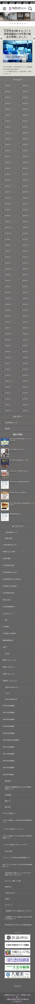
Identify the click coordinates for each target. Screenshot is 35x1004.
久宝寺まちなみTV (10, 893)
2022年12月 (25, 192)
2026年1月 (25, 97)
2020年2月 (7, 292)
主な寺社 (7, 653)
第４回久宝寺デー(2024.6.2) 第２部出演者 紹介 (18, 925)
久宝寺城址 (6, 626)
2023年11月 (7, 162)
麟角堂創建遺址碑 (8, 640)
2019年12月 (7, 298)
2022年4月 (7, 215)
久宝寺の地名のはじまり (10, 544)
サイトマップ (8, 905)
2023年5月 (7, 180)
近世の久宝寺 (6, 600)
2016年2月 (7, 404)
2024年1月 (7, 156)
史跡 (6, 620)
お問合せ (7, 899)
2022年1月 (25, 221)
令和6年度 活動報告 (8, 774)
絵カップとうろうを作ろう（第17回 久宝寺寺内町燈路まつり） (17, 865)
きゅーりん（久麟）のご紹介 (13, 881)
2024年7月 (7, 144)
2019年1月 (7, 328)
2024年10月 (7, 139)
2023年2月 (25, 186)
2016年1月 (25, 404)
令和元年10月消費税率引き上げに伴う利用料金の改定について (18, 788)
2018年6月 (7, 345)
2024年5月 (7, 150)
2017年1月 (7, 375)
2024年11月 (25, 133)
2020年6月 (7, 280)
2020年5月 (25, 280)
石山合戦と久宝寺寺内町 (10, 586)
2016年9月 (25, 381)
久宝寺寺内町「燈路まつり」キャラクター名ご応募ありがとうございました (18, 874)
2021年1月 (25, 257)
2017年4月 (7, 369)
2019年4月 (7, 322)
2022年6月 (7, 209)
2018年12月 (25, 328)
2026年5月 (25, 91)
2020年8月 (7, 274)
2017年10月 (7, 357)
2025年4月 (7, 121)
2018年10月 (7, 334)
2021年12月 (7, 227)
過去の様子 (8, 807)
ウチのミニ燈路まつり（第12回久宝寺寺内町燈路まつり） (17, 821)
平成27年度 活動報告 (9, 712)
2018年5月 (25, 345)
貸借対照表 (8, 781)
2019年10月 (7, 304)
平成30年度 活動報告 (9, 733)
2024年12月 (7, 133)
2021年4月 (7, 251)
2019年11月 (25, 298)
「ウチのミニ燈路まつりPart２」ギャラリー (15, 844)
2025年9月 (7, 109)
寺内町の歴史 (8, 538)
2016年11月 (7, 381)
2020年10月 (7, 269)
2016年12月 (25, 375)
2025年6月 (7, 115)
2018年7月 (25, 339)
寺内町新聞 (8, 795)
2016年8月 (7, 387)
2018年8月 (7, 339)
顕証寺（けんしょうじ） (10, 660)
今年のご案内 (8, 851)
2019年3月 (25, 322)
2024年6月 (25, 144)
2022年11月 (7, 198)
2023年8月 (25, 168)
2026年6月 (7, 91)
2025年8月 (25, 109)
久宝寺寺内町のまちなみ (10, 572)
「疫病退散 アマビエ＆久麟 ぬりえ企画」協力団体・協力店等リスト (18, 918)
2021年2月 (7, 257)
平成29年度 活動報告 (9, 726)
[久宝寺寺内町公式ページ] (17, 8)
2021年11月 (25, 227)
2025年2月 (7, 127)
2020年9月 (25, 269)
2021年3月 (25, 251)
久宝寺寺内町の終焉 (8, 593)
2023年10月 (25, 162)
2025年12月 (7, 103)
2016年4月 (7, 399)
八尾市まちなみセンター (12, 687)
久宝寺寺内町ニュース (18, 57)
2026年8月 (7, 85)
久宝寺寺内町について (11, 532)
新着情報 (7, 428)
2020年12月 (7, 263)
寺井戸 (5, 647)
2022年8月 (7, 203)
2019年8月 (7, 310)
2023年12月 (25, 156)
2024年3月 (25, 150)
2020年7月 (25, 274)
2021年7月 (25, 239)
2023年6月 (25, 174)
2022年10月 (25, 198)
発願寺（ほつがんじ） (9, 667)
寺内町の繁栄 (6, 558)
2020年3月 (25, 286)
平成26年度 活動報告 (9, 705)
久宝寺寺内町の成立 (8, 565)
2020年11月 (25, 263)
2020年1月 (25, 292)
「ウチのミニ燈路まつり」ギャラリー (13, 829)
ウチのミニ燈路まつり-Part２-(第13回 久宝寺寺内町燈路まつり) (17, 837)
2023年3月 (7, 186)
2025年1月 (25, 127)
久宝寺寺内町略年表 (8, 606)
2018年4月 (7, 351)
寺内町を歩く (8, 887)
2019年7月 (25, 310)
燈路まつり (8, 801)
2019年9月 (25, 304)
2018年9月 (25, 334)
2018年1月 (25, 351)
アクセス (7, 693)
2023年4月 (25, 180)
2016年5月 (25, 393)
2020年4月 (7, 286)
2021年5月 (25, 245)
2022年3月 (25, 215)
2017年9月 (25, 357)
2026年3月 (7, 97)
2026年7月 (25, 85)
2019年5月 (25, 316)
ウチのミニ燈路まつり (9, 813)
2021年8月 (7, 239)
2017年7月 (7, 363)
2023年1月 (7, 192)
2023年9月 (7, 168)
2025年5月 (25, 115)
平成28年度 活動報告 (9, 719)
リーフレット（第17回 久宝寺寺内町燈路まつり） (17, 857)
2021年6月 (7, 245)
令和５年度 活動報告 (8, 767)
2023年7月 (7, 174)
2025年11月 (25, 103)
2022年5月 (25, 209)
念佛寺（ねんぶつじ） (9, 674)
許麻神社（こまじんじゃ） (10, 680)
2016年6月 (7, 393)
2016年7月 (25, 387)
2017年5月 (25, 363)
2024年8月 (25, 139)
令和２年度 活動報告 (8, 747)
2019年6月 (7, 316)
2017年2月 (25, 369)
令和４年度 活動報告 (8, 761)
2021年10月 (7, 233)
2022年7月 (25, 203)
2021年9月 (25, 233)
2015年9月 (25, 410)
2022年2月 (7, 221)
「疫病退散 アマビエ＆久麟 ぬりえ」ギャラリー (18, 911)
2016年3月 (25, 399)
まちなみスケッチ (8, 613)
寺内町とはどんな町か (9, 551)
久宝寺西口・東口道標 (9, 633)
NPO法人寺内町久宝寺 (11, 699)
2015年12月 (7, 410)
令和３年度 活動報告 (8, 754)
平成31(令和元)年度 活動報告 (11, 740)
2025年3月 (25, 121)
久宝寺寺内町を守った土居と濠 (12, 579)
